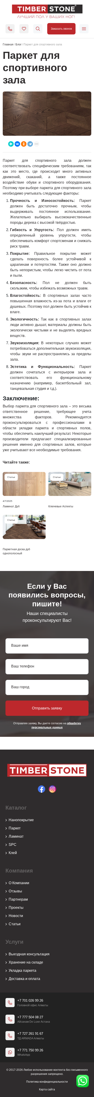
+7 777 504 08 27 (30, 1017)
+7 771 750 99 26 (30, 1050)
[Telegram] (30, 144)
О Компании (19, 883)
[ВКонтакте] (17, 144)
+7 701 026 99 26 (30, 1000)
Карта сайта (47, 1089)
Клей (13, 853)
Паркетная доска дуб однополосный (16, 551)
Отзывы (15, 891)
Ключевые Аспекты (60, 506)
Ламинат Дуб (11, 506)
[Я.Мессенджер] (11, 144)
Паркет (15, 828)
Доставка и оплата (24, 979)
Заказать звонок (61, 28)
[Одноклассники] (23, 144)
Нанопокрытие (21, 820)
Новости (16, 916)
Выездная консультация (29, 954)
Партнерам (18, 899)
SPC (12, 845)
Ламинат (16, 836)
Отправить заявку (47, 708)
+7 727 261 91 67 (30, 1033)
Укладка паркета (22, 970)
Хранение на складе (26, 962)
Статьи (15, 924)
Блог (18, 44)
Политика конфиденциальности (47, 1081)
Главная (8, 44)
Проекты (16, 907)
